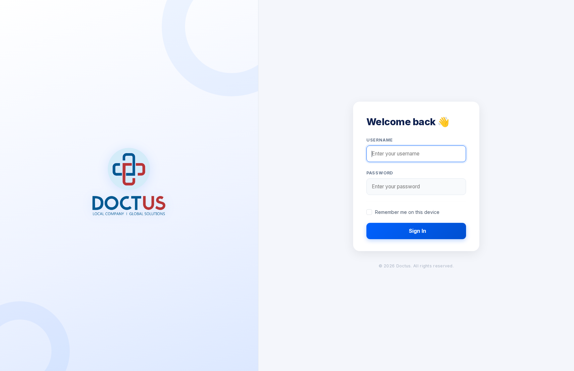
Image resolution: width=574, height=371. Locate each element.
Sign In (417, 231)
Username (379, 140)
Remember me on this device (407, 212)
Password (379, 172)
